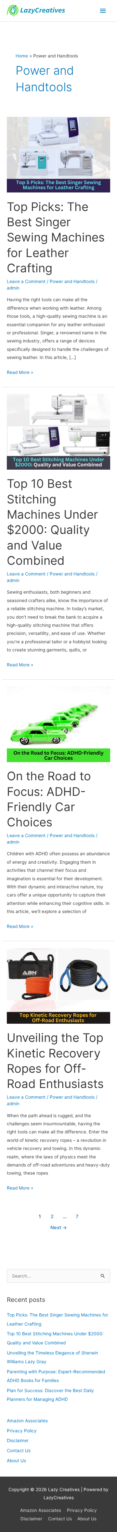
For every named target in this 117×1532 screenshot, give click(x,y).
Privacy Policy (22, 1430)
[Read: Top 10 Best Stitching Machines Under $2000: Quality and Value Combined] (58, 431)
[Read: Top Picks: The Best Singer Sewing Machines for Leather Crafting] (58, 154)
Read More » (20, 371)
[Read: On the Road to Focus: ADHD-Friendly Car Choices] (58, 723)
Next (58, 1227)
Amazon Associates (27, 1420)
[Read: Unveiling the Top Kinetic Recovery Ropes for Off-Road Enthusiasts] (58, 985)
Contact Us (19, 1450)
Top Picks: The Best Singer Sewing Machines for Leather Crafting (56, 238)
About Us (16, 1460)
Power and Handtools (72, 281)
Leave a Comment (26, 281)
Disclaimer (18, 1440)
